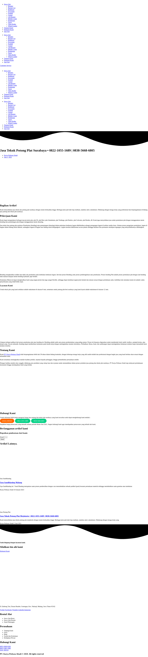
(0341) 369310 (7, 421)
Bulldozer (11, 10)
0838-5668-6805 (39, 421)
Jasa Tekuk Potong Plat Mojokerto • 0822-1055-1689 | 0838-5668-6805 (29, 516)
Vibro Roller (12, 24)
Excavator (11, 11)
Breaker (10, 6)
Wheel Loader (12, 26)
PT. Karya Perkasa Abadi (12, 354)
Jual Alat (7, 31)
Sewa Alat (7, 4)
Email (2, 437)
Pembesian (11, 20)
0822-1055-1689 (22, 421)
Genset (10, 15)
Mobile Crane (12, 19)
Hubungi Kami (9, 30)
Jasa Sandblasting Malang (11, 482)
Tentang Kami (8, 28)
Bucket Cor (11, 8)
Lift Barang (11, 17)
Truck (10, 22)
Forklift (10, 13)
